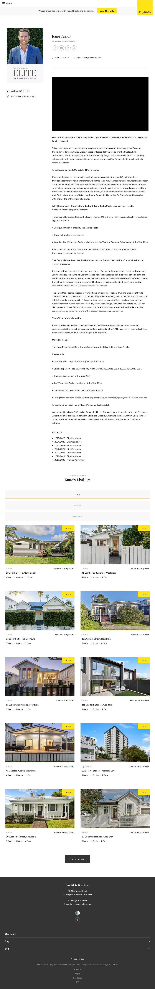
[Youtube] (74, 47)
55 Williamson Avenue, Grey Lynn (22, 704)
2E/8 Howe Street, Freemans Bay (98, 770)
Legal (77, 973)
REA (77, 982)
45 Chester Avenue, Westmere (21, 770)
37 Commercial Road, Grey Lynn (97, 836)
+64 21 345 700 (62, 57)
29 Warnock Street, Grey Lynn (21, 836)
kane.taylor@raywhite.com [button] (89, 57)
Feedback (77, 978)
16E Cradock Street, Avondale (97, 704)
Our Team (10, 933)
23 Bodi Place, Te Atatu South (21, 572)
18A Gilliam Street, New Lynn (96, 638)
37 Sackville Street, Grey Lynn (20, 638)
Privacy (77, 969)
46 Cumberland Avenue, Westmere (99, 572)
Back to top (79, 959)
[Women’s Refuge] (77, 914)
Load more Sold (77, 859)
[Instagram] (61, 47)
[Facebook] (55, 47)
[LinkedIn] (68, 47)
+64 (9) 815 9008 (79, 900)
